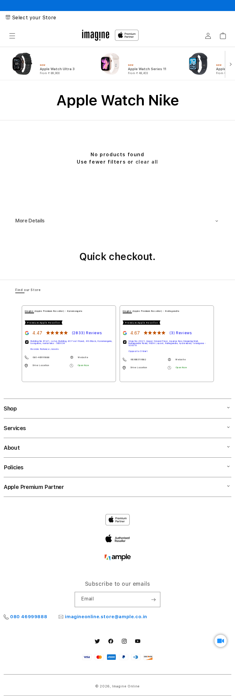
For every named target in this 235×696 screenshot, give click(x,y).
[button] (12, 35)
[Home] (95, 35)
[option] (49, 64)
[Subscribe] (153, 599)
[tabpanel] (69, 343)
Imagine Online (126, 686)
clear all (147, 162)
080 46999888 (28, 616)
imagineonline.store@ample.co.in (106, 616)
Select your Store (34, 18)
